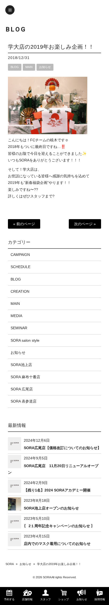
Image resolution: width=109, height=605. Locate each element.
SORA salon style (25, 340)
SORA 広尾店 (22, 389)
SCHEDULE (20, 267)
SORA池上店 (21, 365)
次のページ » (85, 224)
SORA (10, 564)
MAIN (29, 67)
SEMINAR (19, 328)
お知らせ (45, 67)
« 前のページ (24, 224)
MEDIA (16, 316)
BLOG (15, 67)
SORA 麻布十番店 (25, 377)
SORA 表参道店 (24, 401)
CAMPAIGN (20, 254)
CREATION (20, 291)
